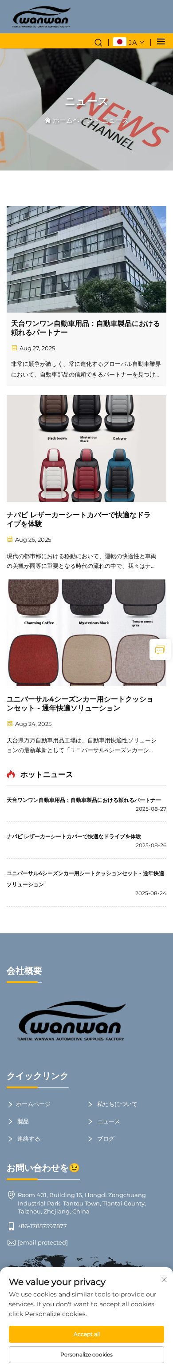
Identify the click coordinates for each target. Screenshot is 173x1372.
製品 (22, 1121)
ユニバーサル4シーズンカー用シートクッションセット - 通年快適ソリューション (80, 704)
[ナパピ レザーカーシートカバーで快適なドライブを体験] (86, 448)
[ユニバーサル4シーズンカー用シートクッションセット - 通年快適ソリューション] (86, 632)
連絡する (28, 1138)
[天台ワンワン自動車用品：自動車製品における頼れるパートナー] (86, 259)
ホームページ (73, 120)
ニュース (115, 120)
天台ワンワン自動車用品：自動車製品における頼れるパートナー (85, 328)
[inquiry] (160, 649)
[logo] (41, 16)
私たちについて (117, 1103)
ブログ (105, 1138)
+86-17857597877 (42, 1225)
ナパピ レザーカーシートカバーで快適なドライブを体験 (79, 519)
